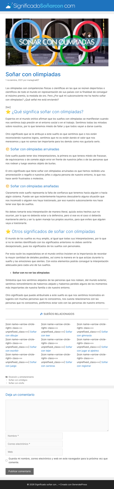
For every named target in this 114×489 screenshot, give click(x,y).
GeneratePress (79, 484)
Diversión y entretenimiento (21, 377)
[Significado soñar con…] (40, 5)
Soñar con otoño (16, 383)
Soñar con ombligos (18, 380)
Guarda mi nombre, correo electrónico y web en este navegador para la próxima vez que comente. (58, 460)
